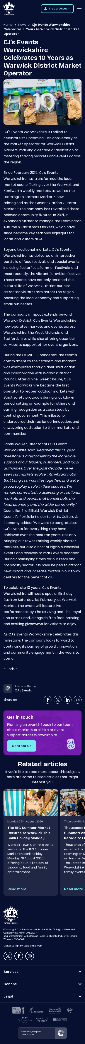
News (22, 24)
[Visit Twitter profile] (57, 700)
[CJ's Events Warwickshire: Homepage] (9, 8)
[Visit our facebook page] (18, 956)
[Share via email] (78, 700)
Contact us (21, 746)
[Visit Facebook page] (47, 700)
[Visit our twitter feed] (7, 956)
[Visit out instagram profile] (29, 956)
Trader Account (60, 8)
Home (8, 24)
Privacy (23, 1034)
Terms (31, 1034)
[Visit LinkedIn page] (67, 700)
